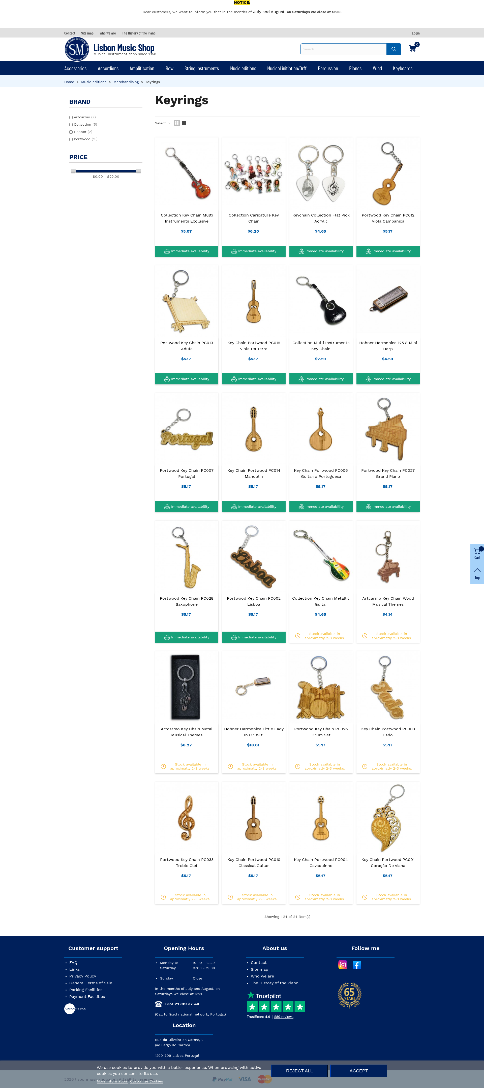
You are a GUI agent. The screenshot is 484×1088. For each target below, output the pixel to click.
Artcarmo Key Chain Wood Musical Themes (388, 601)
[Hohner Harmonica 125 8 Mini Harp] (388, 301)
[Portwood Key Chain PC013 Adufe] (186, 301)
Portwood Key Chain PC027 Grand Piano (388, 473)
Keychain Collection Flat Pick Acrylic (321, 218)
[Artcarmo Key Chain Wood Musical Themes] (388, 557)
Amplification (142, 68)
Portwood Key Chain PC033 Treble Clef (187, 862)
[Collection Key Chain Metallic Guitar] (321, 557)
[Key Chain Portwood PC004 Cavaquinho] (321, 818)
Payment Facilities (87, 996)
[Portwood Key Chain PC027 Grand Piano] (388, 429)
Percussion (328, 68)
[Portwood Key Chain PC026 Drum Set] (321, 687)
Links (74, 969)
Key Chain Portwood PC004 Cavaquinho (321, 862)
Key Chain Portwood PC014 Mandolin (253, 473)
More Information (112, 1081)
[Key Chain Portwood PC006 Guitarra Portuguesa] (321, 429)
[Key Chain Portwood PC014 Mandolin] (253, 429)
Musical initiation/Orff (287, 68)
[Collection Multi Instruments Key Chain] (321, 301)
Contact (259, 962)
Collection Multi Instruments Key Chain (320, 345)
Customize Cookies (146, 1081)
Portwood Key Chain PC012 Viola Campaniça (388, 218)
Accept (359, 1070)
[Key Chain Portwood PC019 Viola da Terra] (253, 301)
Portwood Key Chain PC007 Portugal (187, 473)
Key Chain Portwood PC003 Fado (388, 732)
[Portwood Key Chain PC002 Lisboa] (253, 557)
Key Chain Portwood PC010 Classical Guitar (253, 862)
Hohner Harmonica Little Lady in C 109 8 (254, 732)
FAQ (73, 962)
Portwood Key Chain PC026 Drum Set (321, 732)
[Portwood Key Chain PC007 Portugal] (186, 429)
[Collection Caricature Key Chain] (253, 173)
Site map (259, 969)
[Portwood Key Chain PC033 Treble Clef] (186, 818)
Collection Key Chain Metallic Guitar (321, 601)
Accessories (75, 68)
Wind (377, 68)
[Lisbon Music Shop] (76, 49)
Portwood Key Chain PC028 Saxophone (187, 601)
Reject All (299, 1070)
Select (161, 123)
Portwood (86, 139)
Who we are (262, 976)
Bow (169, 68)
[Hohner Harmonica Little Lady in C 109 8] (253, 687)
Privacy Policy (82, 976)
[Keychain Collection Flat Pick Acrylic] (321, 173)
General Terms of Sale (90, 983)
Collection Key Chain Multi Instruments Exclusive (187, 218)
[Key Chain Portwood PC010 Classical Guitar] (253, 818)
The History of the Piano (274, 983)
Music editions (243, 68)
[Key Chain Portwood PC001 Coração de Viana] (388, 818)
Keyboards (402, 68)
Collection (85, 124)
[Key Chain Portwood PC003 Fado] (388, 687)
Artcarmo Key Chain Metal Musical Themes (187, 732)
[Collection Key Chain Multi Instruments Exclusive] (186, 173)
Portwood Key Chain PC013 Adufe (186, 345)
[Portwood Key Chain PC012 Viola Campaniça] (388, 173)
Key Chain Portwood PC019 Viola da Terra (253, 345)
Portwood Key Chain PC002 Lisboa (254, 601)
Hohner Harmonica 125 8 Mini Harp (388, 345)
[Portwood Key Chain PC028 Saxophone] (186, 557)
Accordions (108, 68)
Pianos (355, 68)
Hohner (83, 132)
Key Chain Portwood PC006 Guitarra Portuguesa (321, 473)
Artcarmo (85, 117)
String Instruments (202, 68)
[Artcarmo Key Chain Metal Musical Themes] (186, 687)
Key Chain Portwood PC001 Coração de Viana (387, 862)
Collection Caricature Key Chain (254, 218)
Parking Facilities (85, 989)
